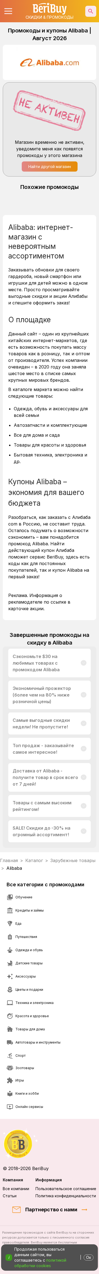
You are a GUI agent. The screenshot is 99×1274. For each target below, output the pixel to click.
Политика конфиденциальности (65, 1195)
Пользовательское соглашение (65, 1188)
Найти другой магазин (49, 166)
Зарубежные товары (72, 860)
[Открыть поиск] (90, 11)
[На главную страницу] (49, 1144)
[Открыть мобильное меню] (8, 11)
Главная (9, 860)
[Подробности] (84, 663)
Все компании (16, 1188)
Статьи (9, 1195)
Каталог (34, 860)
